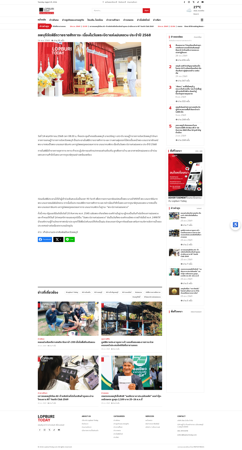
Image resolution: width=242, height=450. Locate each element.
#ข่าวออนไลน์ (126, 292)
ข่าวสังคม (54, 20)
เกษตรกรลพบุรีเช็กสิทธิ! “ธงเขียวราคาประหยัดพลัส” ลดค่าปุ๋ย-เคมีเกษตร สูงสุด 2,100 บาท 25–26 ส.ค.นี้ (131, 397)
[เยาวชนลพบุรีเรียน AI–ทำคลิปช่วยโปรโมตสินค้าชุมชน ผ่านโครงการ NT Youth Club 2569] (68, 373)
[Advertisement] (100, 114)
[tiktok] (198, 2)
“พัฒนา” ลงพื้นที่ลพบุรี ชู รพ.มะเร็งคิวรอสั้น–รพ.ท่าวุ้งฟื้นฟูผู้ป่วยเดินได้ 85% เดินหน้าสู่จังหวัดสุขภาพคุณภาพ (188, 90)
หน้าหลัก (42, 20)
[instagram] (189, 2)
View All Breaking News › (194, 26)
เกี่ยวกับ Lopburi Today (90, 420)
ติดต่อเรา (121, 2)
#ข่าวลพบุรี (98, 292)
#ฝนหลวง (138, 292)
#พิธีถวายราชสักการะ (153, 292)
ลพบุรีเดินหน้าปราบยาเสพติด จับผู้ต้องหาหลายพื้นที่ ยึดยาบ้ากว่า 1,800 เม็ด (188, 109)
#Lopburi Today (72, 292)
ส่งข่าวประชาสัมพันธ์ (152, 423)
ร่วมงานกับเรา (132, 2)
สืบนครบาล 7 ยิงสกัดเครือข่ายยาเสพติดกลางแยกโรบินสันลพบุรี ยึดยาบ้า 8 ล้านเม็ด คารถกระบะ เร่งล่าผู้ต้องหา (188, 49)
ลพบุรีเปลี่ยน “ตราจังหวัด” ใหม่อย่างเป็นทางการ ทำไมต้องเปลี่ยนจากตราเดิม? (190, 290)
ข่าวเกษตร (128, 20)
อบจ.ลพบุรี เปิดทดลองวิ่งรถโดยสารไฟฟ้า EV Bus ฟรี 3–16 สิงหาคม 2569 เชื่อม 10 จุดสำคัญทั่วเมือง (188, 129)
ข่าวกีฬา (157, 20)
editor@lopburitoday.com (187, 435)
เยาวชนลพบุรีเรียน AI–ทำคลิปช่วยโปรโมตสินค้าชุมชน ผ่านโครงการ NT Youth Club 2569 (65, 397)
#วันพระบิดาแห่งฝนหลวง (152, 297)
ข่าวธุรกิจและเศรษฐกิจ (73, 20)
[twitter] (193, 2)
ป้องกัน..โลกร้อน (95, 20)
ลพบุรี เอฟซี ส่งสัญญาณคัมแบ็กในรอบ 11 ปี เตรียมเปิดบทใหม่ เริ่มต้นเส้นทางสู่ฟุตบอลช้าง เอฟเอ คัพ (188, 69)
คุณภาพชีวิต (105, 339)
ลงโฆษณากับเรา (110, 2)
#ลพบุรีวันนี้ (136, 297)
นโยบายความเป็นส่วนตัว (90, 430)
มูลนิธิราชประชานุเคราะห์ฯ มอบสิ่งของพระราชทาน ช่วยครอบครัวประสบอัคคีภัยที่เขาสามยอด (127, 343)
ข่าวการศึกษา (113, 20)
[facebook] (184, 2)
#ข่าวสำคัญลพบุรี (112, 292)
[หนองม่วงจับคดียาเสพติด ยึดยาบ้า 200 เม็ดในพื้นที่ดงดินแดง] (68, 319)
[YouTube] (202, 2)
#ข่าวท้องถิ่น (86, 292)
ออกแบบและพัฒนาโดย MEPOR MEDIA (191, 447)
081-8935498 (182, 431)
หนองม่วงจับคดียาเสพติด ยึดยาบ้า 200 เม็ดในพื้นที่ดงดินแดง (66, 342)
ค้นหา (147, 10)
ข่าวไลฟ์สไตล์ (143, 20)
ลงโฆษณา (148, 420)
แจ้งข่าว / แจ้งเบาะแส (152, 427)
